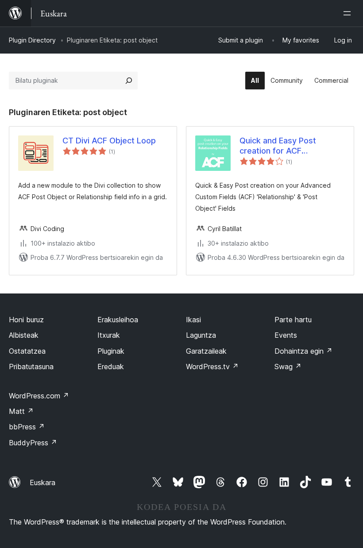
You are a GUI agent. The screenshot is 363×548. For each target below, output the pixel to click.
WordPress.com (39, 395)
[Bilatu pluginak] (129, 80)
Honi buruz (26, 319)
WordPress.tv (212, 366)
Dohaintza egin (303, 351)
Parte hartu (293, 319)
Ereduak (110, 366)
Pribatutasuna (31, 366)
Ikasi (193, 319)
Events (285, 335)
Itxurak (108, 335)
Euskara (42, 482)
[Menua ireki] (349, 13)
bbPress (27, 426)
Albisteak (24, 335)
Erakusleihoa (117, 319)
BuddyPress (33, 442)
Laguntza (201, 335)
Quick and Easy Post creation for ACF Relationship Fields (277, 146)
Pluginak (110, 351)
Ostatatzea (27, 351)
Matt (21, 411)
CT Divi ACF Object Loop (109, 140)
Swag (287, 366)
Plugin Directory (32, 40)
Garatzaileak (206, 351)
